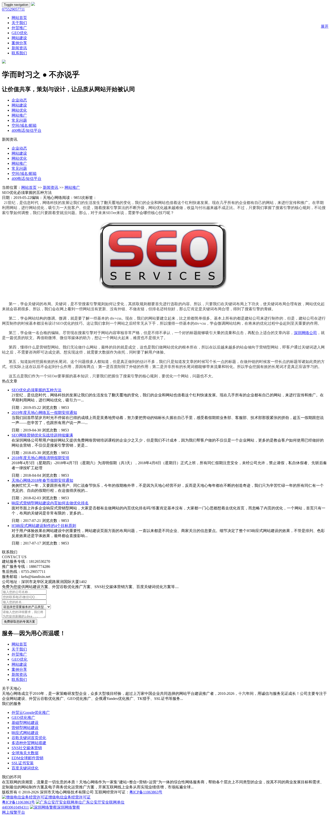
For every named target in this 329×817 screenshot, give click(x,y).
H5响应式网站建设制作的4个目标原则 (44, 526)
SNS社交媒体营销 (27, 748)
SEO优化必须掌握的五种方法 (36, 390)
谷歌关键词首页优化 (29, 738)
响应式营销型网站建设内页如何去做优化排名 (50, 503)
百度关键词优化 (25, 768)
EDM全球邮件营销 (27, 758)
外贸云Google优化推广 (31, 712)
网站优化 (19, 110)
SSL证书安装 (23, 763)
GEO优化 (19, 33)
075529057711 (13, 9)
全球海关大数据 (25, 753)
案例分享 (19, 43)
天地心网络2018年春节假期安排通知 (42, 480)
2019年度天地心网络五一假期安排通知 (44, 413)
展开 (325, 26)
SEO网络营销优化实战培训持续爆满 (42, 435)
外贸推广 (19, 28)
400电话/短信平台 (26, 130)
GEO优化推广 (23, 718)
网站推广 (19, 115)
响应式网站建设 (25, 733)
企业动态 (19, 100)
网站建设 (19, 38)
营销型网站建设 (25, 728)
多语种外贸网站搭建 (29, 743)
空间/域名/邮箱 (24, 125)
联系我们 (19, 53)
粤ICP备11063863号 (145, 792)
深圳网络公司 (305, 333)
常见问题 (19, 120)
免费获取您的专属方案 (19, 621)
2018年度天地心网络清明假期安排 (40, 458)
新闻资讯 (19, 48)
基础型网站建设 (25, 723)
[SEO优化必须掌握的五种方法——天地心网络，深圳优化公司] (33, 4)
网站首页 (19, 18)
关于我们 (19, 23)
